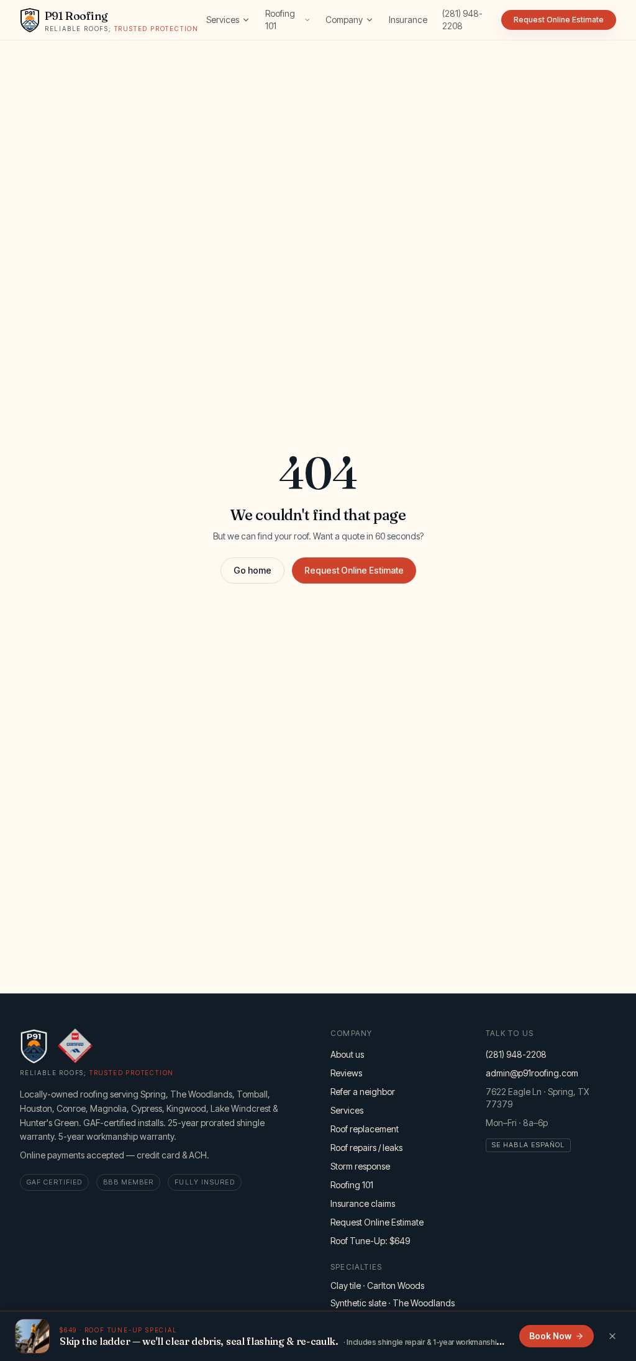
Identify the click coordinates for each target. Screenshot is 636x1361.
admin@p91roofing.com (532, 1073)
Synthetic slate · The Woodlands (392, 1303)
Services (222, 19)
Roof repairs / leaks (366, 1147)
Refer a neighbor (362, 1091)
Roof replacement (364, 1129)
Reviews (346, 1073)
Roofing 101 (280, 19)
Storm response (360, 1166)
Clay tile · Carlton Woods (377, 1285)
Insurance (408, 19)
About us (347, 1054)
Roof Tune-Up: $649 (370, 1240)
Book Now (550, 1336)
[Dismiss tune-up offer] (612, 1336)
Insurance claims (362, 1203)
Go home (252, 570)
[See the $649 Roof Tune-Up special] (32, 1336)
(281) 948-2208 (462, 19)
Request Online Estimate (354, 570)
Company (344, 19)
